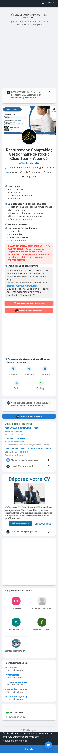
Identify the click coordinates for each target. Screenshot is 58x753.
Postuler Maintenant (31, 310)
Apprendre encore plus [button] (15, 741)
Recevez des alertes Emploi (30, 303)
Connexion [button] (49, 2)
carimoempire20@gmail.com (22, 285)
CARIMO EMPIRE (29, 162)
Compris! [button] (29, 749)
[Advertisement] (29, 56)
